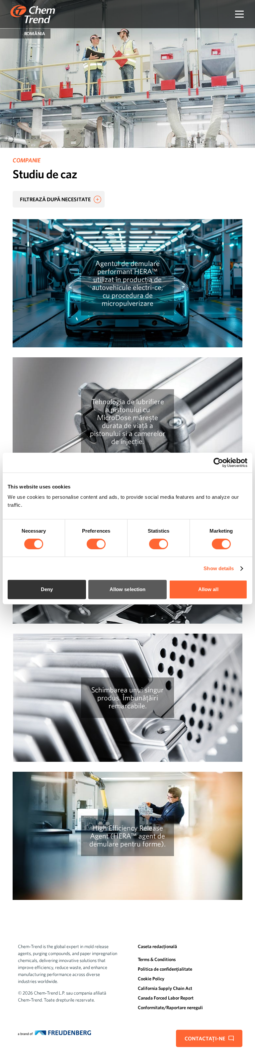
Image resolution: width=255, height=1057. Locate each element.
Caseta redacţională (157, 946)
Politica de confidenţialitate (165, 969)
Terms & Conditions (157, 959)
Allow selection (128, 589)
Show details (219, 568)
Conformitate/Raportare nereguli (170, 1008)
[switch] (96, 544)
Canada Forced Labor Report (166, 998)
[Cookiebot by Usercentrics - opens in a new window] (218, 463)
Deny (47, 589)
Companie (26, 160)
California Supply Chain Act (165, 988)
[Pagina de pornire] (32, 14)
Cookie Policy (151, 979)
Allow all (208, 589)
